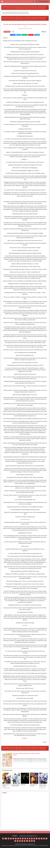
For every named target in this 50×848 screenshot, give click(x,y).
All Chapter (7, 31)
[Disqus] (25, 811)
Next (13, 31)
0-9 (6, 838)
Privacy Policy (29, 832)
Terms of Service (21, 832)
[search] (48, 2)
